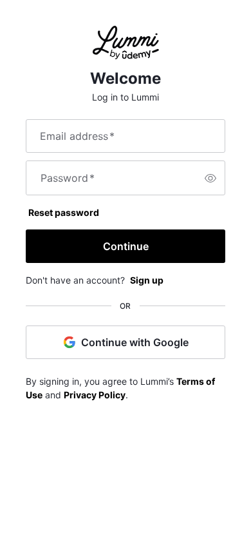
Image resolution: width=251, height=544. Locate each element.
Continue (126, 246)
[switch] (210, 178)
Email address (77, 136)
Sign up (146, 280)
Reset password (63, 212)
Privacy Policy (95, 394)
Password (68, 178)
